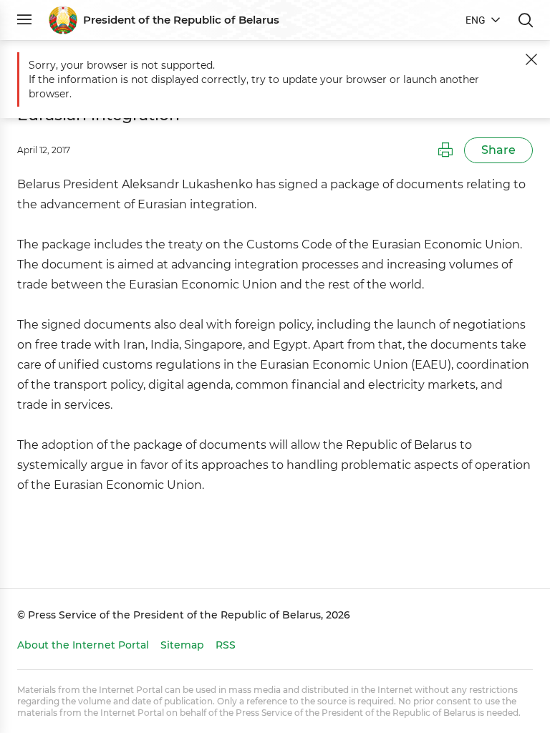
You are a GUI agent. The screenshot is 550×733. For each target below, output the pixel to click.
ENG (475, 20)
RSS (226, 645)
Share (498, 150)
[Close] (531, 59)
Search (525, 20)
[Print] (445, 150)
